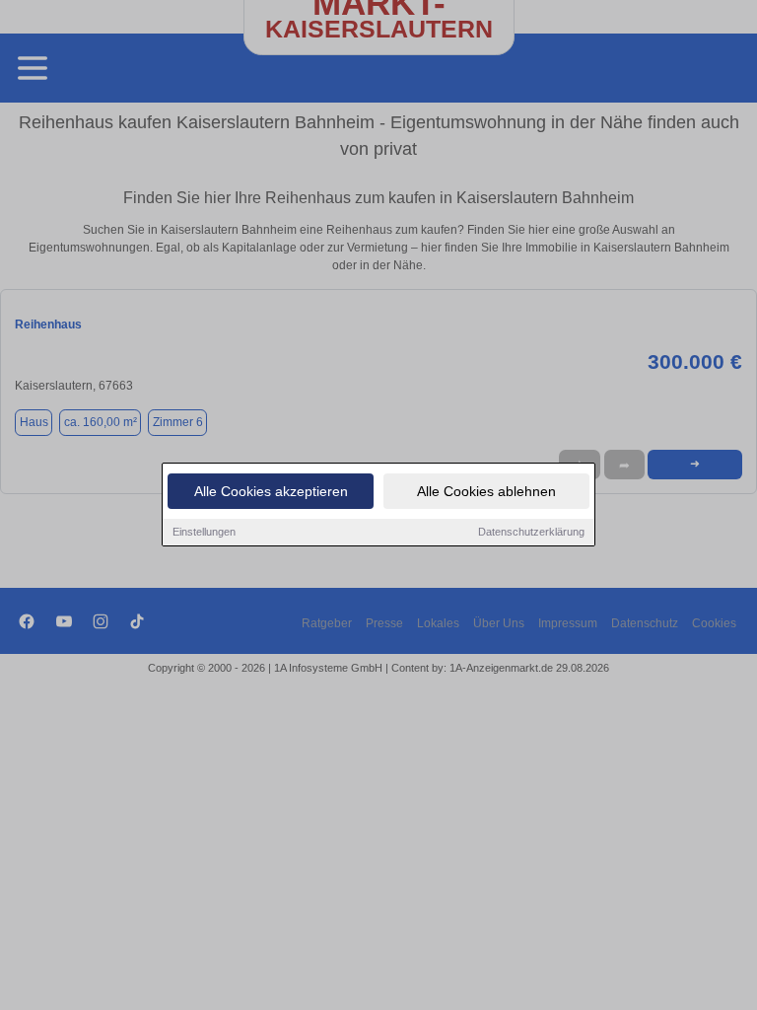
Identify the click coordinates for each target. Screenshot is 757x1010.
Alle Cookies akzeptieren (271, 491)
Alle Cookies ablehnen (486, 491)
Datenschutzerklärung (531, 532)
